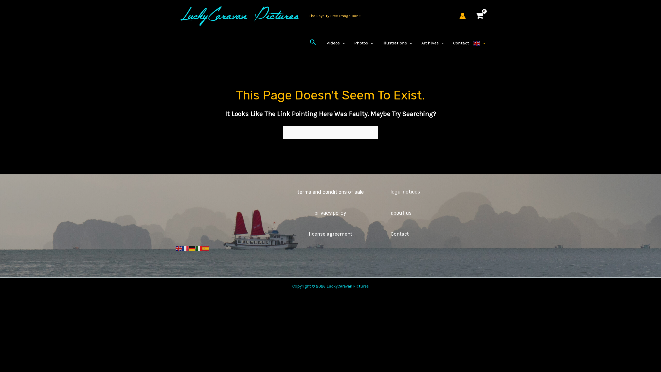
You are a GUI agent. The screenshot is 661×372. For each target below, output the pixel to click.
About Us (401, 213)
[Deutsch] (192, 248)
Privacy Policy (330, 213)
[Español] (205, 248)
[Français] (185, 248)
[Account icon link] (462, 16)
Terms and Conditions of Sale (330, 192)
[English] (479, 42)
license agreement (330, 234)
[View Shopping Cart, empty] (479, 16)
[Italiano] (199, 248)
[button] (313, 43)
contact (400, 234)
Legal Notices (405, 192)
